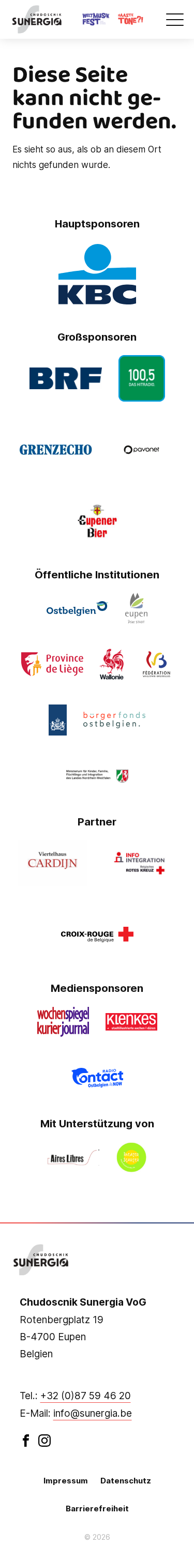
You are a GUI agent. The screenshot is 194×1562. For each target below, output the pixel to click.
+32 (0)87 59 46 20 (85, 1396)
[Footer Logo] (41, 1260)
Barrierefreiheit (97, 1508)
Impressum (65, 1481)
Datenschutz (125, 1481)
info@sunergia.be (92, 1413)
